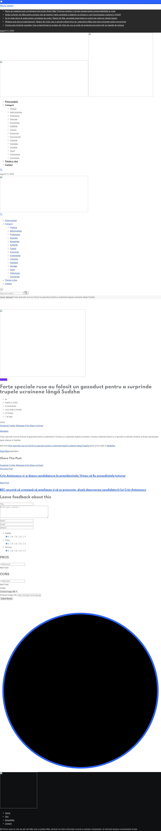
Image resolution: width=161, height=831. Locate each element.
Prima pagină (11, 102)
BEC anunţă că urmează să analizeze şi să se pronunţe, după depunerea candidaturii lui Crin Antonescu (73, 490)
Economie (14, 133)
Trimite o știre (11, 162)
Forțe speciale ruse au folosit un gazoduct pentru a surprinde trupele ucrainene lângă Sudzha (48, 446)
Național (9, 297)
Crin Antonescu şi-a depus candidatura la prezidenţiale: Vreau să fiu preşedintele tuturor (63, 476)
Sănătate (14, 144)
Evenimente (15, 137)
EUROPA (13, 126)
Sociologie (14, 158)
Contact (9, 165)
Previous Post (6, 469)
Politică (13, 109)
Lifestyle (13, 140)
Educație (13, 119)
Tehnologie (15, 154)
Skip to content (6, 6)
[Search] (1, 170)
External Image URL (8, 595)
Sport (12, 151)
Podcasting (14, 116)
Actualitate (15, 123)
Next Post (4, 483)
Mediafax (4, 431)
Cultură (13, 130)
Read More (5, 451)
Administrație (16, 112)
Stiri (7, 816)
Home (2, 297)
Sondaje (13, 147)
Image (3, 588)
